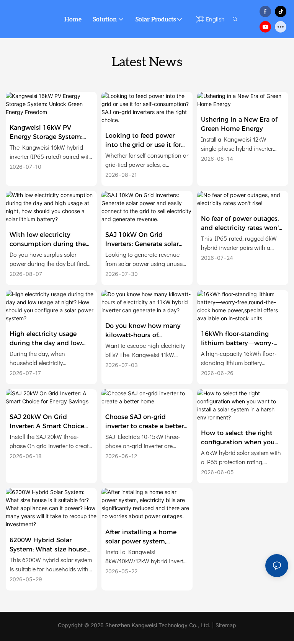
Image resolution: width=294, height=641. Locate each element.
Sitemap (226, 625)
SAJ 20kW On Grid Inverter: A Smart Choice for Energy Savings (47, 422)
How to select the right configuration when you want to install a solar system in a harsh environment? (237, 438)
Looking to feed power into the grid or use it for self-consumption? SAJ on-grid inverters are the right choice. (146, 141)
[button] (198, 19)
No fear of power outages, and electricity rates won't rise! (241, 224)
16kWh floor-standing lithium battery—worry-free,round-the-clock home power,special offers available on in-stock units (242, 339)
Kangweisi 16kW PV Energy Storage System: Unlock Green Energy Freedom (46, 133)
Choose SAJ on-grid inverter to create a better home (144, 422)
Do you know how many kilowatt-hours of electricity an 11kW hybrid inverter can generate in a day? (146, 331)
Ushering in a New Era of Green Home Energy (239, 124)
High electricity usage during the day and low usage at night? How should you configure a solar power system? (46, 339)
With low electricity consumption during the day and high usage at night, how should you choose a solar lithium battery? (48, 240)
